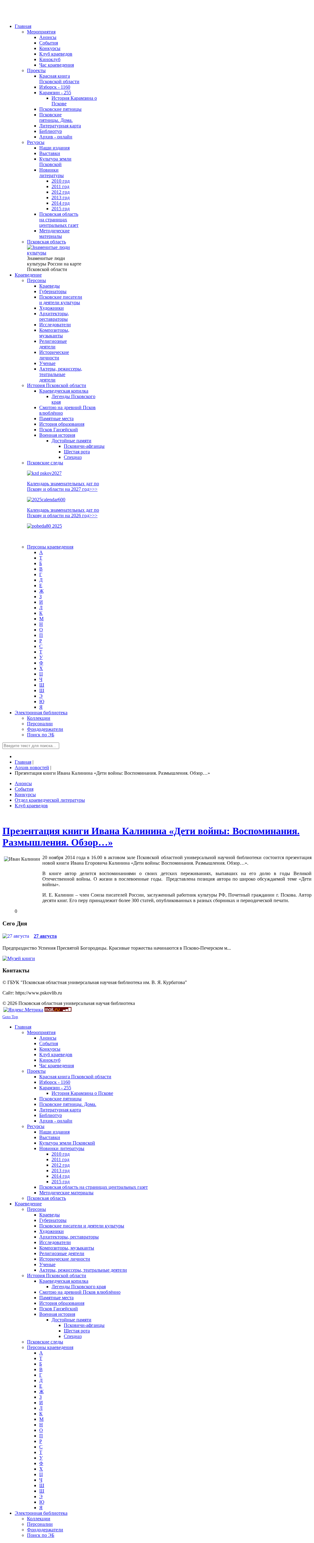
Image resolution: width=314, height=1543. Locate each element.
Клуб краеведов (31, 805)
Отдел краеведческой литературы (50, 800)
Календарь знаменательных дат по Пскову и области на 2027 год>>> (63, 486)
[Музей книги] (18, 958)
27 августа (45, 936)
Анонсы (23, 783)
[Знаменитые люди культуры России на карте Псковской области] (54, 252)
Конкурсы (25, 794)
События (24, 789)
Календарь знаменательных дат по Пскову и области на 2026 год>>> (63, 512)
